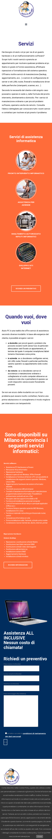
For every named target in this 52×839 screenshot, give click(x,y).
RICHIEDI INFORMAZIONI (18, 565)
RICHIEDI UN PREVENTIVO (26, 288)
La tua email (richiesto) (12, 674)
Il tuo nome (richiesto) (12, 664)
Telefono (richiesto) (11, 684)
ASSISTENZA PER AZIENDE (26, 203)
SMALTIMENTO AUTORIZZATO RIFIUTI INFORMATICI (26, 235)
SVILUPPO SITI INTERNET (26, 266)
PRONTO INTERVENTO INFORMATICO (26, 173)
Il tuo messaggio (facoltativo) (15, 694)
